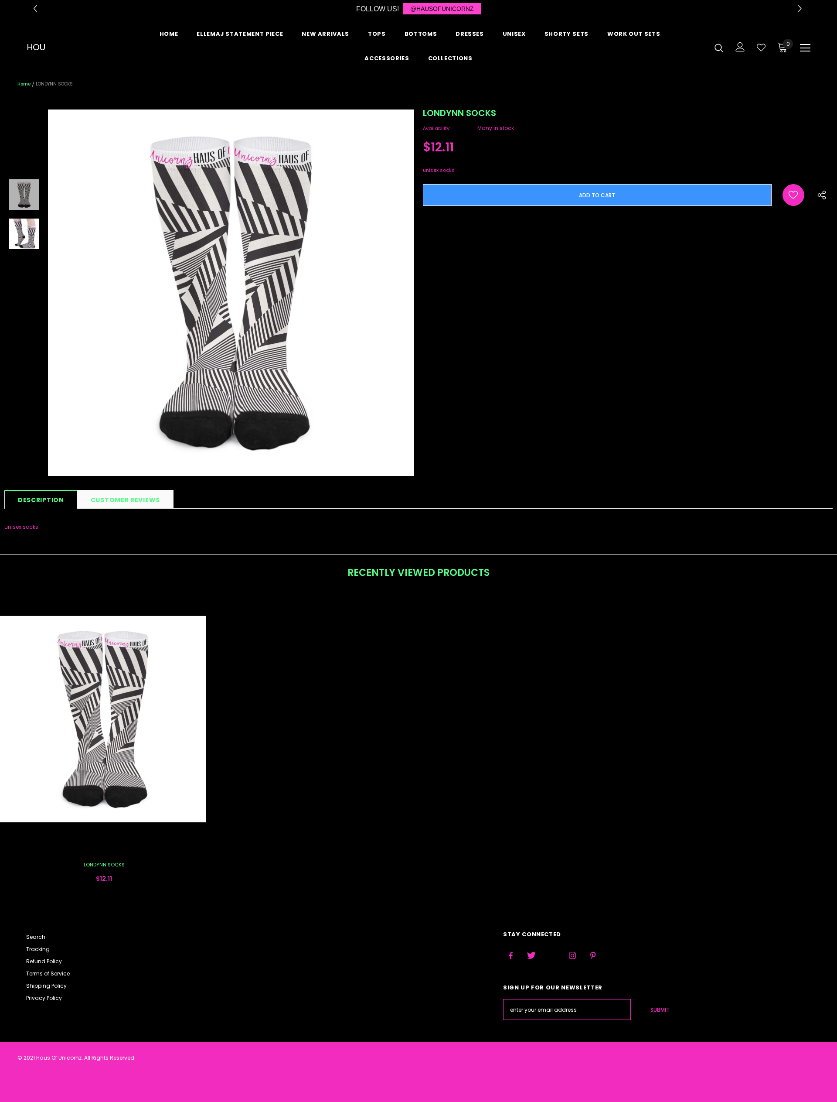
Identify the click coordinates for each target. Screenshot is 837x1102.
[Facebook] (511, 956)
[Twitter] (531, 956)
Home (24, 84)
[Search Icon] (719, 47)
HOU (36, 47)
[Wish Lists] (793, 195)
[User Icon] (740, 47)
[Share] (820, 198)
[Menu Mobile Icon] (805, 48)
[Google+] (552, 956)
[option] (231, 293)
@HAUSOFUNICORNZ (442, 8)
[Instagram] (572, 956)
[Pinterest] (593, 956)
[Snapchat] (613, 956)
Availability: (436, 128)
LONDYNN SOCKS (104, 864)
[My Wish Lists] (761, 47)
